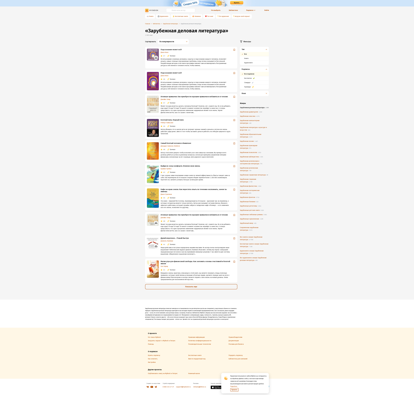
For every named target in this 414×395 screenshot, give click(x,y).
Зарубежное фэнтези (249, 197)
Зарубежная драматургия (251, 112)
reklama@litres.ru (199, 387)
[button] (254, 49)
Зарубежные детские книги (252, 210)
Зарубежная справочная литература (254, 175)
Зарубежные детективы (250, 206)
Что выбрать (215, 10)
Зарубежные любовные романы (253, 215)
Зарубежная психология (250, 152)
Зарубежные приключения (251, 219)
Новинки (197, 16)
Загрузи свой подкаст (242, 16)
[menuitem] (254, 56)
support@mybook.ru (183, 387)
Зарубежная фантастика (250, 186)
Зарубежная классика (250, 116)
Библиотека (233, 10)
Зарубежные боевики (249, 202)
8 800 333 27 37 (168, 387)
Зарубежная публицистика (251, 157)
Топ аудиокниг (224, 16)
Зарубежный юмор (248, 223)
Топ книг (210, 16)
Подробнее (233, 386)
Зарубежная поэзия (249, 141)
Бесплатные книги (181, 16)
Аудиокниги (164, 16)
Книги (151, 16)
